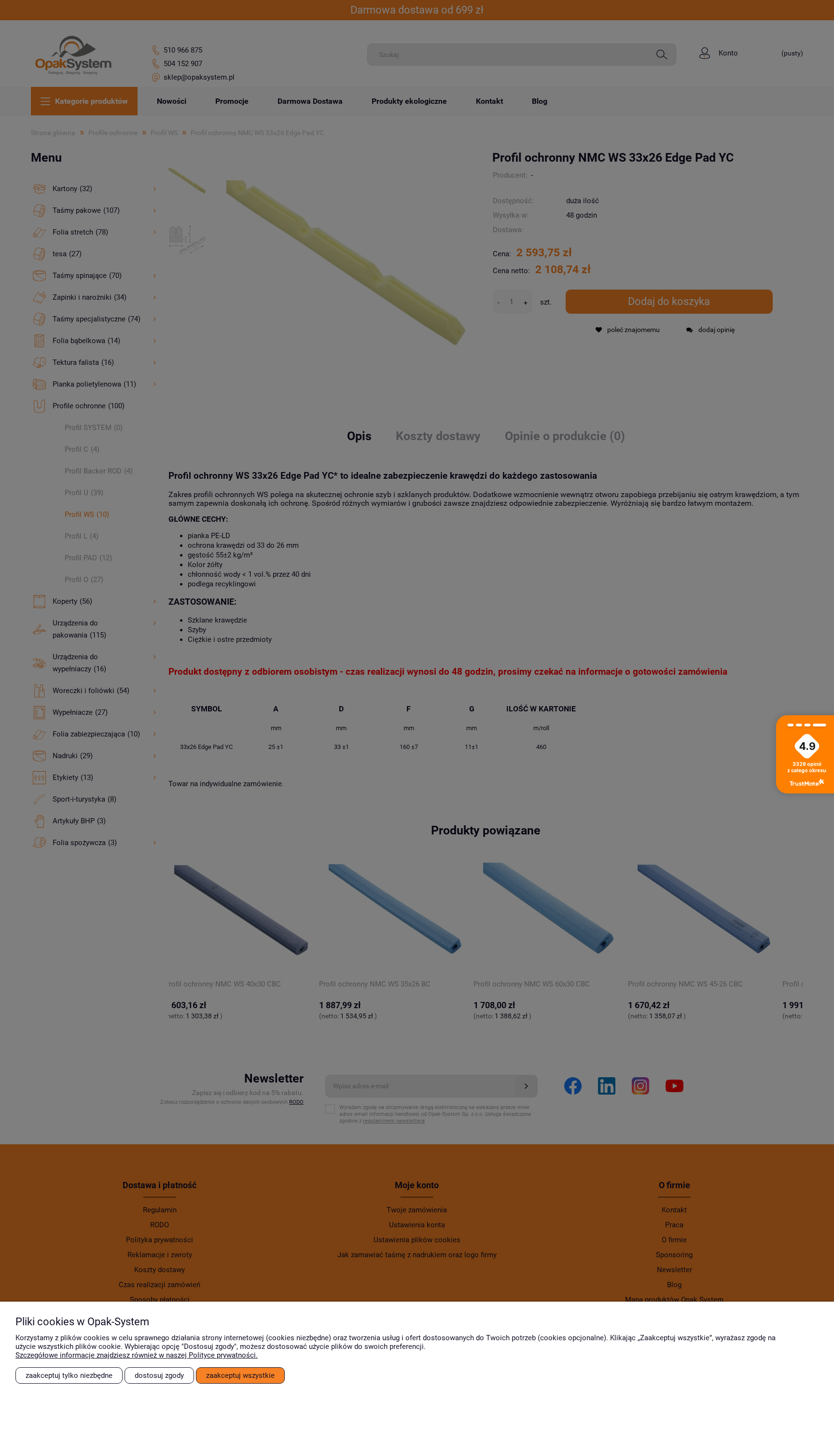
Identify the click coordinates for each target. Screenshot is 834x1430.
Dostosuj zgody (159, 1375)
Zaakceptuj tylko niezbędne (69, 1375)
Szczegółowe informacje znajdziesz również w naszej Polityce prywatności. (136, 1355)
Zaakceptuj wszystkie (240, 1375)
